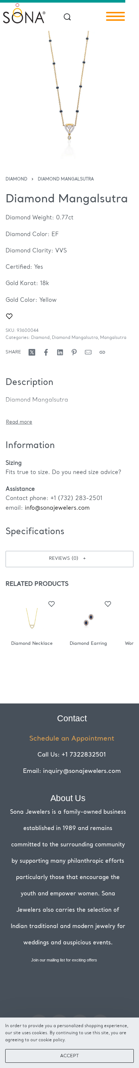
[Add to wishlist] (9, 316)
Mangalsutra (113, 338)
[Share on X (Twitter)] (32, 352)
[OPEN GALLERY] (69, 95)
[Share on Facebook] (46, 352)
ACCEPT (69, 1056)
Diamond (16, 179)
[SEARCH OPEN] (67, 17)
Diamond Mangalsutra (66, 179)
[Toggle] (19, 422)
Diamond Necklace (32, 643)
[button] (69, 559)
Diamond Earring (88, 643)
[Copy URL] (102, 352)
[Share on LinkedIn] (60, 352)
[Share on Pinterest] (74, 352)
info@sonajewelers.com (57, 508)
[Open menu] (115, 16)
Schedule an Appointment (71, 738)
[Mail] (88, 352)
